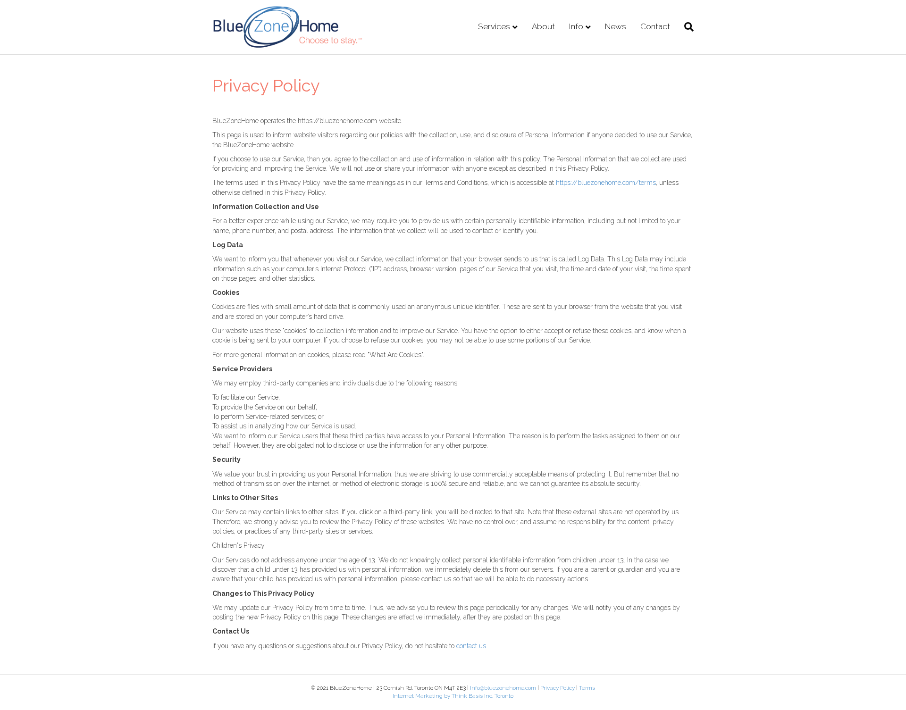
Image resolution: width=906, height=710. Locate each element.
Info (576, 26)
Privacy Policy (558, 688)
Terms (587, 688)
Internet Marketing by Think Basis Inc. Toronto (453, 696)
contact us (471, 646)
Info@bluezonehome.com (503, 688)
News (615, 26)
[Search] (685, 27)
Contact (655, 26)
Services (494, 26)
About (543, 26)
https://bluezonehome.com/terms (606, 182)
